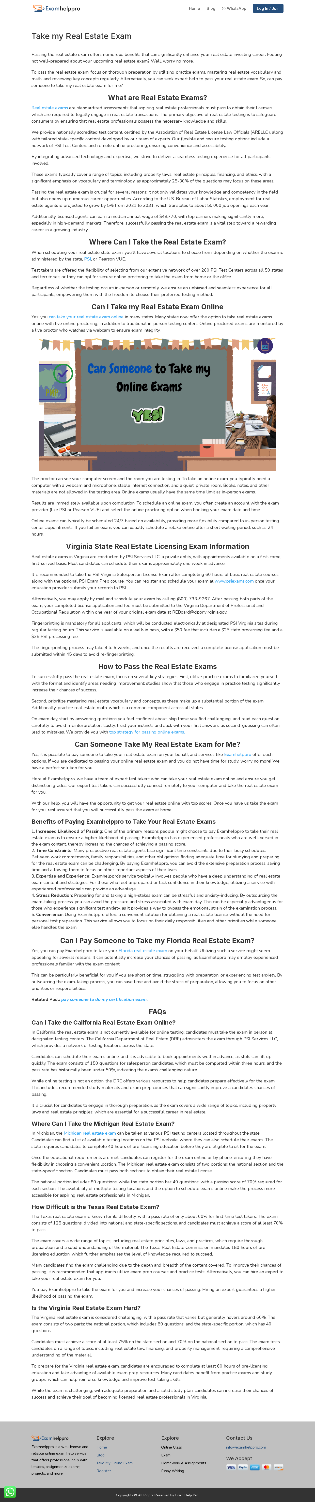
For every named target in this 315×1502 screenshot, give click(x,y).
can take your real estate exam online (86, 317)
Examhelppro (237, 754)
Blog (211, 9)
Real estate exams (50, 108)
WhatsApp (236, 9)
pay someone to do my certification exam (104, 999)
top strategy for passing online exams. (147, 732)
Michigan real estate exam (90, 1133)
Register (103, 1471)
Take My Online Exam (114, 1463)
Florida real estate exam (143, 951)
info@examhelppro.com (246, 1447)
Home (194, 9)
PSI (87, 259)
